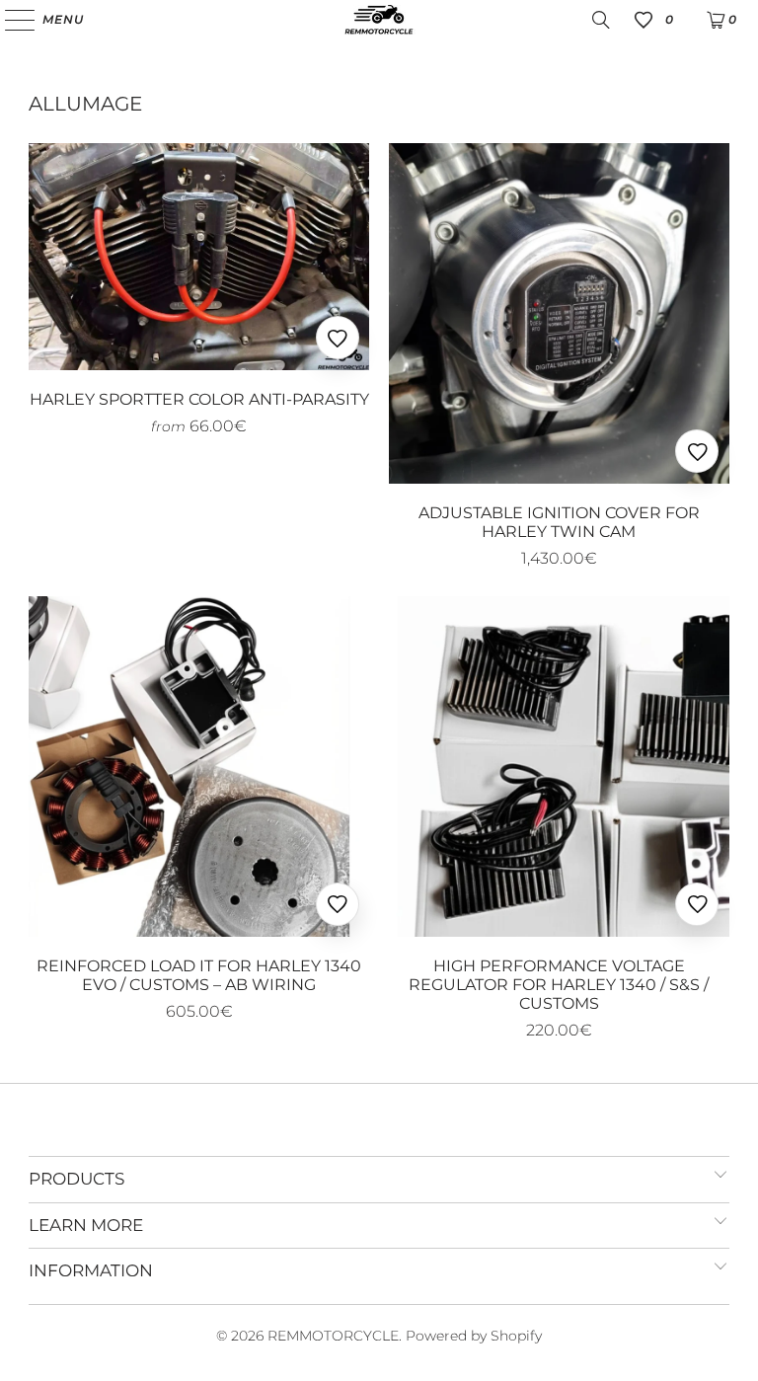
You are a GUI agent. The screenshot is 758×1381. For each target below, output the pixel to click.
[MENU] (10, 19)
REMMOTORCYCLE (333, 1335)
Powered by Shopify (474, 1335)
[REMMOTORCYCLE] (379, 19)
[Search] (601, 19)
